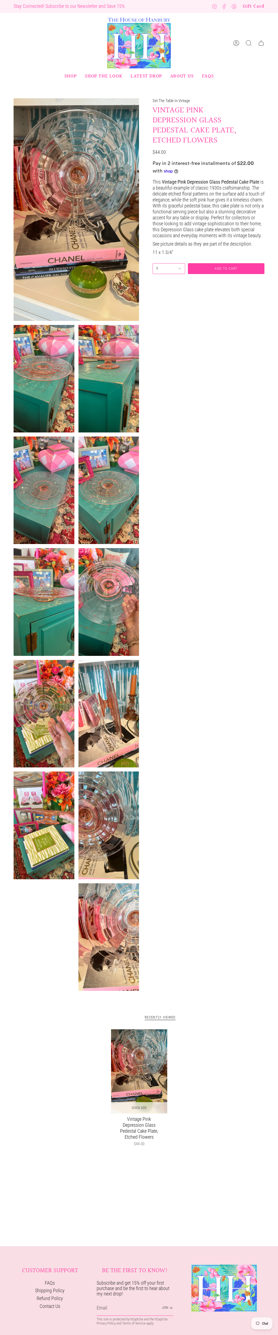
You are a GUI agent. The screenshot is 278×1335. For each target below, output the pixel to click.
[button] (70, 76)
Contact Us (50, 1306)
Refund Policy (50, 1298)
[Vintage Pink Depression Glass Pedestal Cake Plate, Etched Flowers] (139, 1071)
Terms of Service (134, 1323)
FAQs (50, 1283)
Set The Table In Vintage (171, 100)
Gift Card (253, 6)
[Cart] (261, 43)
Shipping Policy (50, 1290)
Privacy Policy (106, 1323)
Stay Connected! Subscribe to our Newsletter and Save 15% (69, 6)
